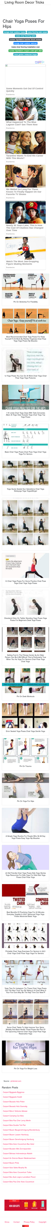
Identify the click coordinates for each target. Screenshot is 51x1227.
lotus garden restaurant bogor (25, 54)
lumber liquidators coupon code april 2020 (25, 50)
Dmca (7, 1222)
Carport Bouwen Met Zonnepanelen (17, 1148)
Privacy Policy (29, 1222)
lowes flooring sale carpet (37, 32)
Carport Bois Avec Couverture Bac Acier (18, 1144)
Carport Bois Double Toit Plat (14, 1125)
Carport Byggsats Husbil (12, 1097)
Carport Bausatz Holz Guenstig (15, 1106)
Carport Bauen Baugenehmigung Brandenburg (21, 1130)
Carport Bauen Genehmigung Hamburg (18, 1139)
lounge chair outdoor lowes (14, 32)
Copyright (42, 1222)
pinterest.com (16, 1081)
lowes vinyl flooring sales (25, 36)
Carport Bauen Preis (11, 1163)
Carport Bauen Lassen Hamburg (15, 1134)
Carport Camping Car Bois (13, 1115)
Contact (16, 1222)
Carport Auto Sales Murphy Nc (15, 1167)
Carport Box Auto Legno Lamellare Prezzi (19, 1177)
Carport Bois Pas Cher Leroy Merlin (17, 1120)
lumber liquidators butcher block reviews (25, 39)
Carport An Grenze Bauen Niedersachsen (19, 1158)
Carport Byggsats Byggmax (13, 1092)
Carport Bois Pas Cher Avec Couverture (18, 1181)
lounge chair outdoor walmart (25, 43)
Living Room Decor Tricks (24, 2)
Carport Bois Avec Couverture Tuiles (17, 1172)
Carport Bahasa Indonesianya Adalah (17, 1153)
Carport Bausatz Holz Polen (14, 1101)
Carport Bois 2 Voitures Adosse (15, 1111)
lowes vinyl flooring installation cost (25, 47)
